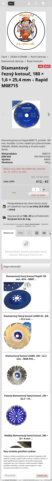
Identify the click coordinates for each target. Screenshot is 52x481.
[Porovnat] (36, 233)
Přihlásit (48, 479)
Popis (21, 233)
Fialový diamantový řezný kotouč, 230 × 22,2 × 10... (26, 397)
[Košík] (43, 3)
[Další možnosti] (49, 3)
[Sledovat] (44, 233)
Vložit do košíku (38, 195)
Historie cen (8, 233)
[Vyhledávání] (36, 3)
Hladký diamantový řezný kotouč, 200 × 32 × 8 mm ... (26, 437)
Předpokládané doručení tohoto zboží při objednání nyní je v (28, 206)
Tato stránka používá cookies (19, 451)
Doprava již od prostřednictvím (28, 217)
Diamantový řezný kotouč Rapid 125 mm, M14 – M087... (26, 278)
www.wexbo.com (31, 479)
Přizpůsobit (10, 475)
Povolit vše (42, 475)
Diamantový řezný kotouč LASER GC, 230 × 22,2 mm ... (26, 318)
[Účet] (29, 3)
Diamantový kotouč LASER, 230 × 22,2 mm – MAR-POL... (26, 357)
